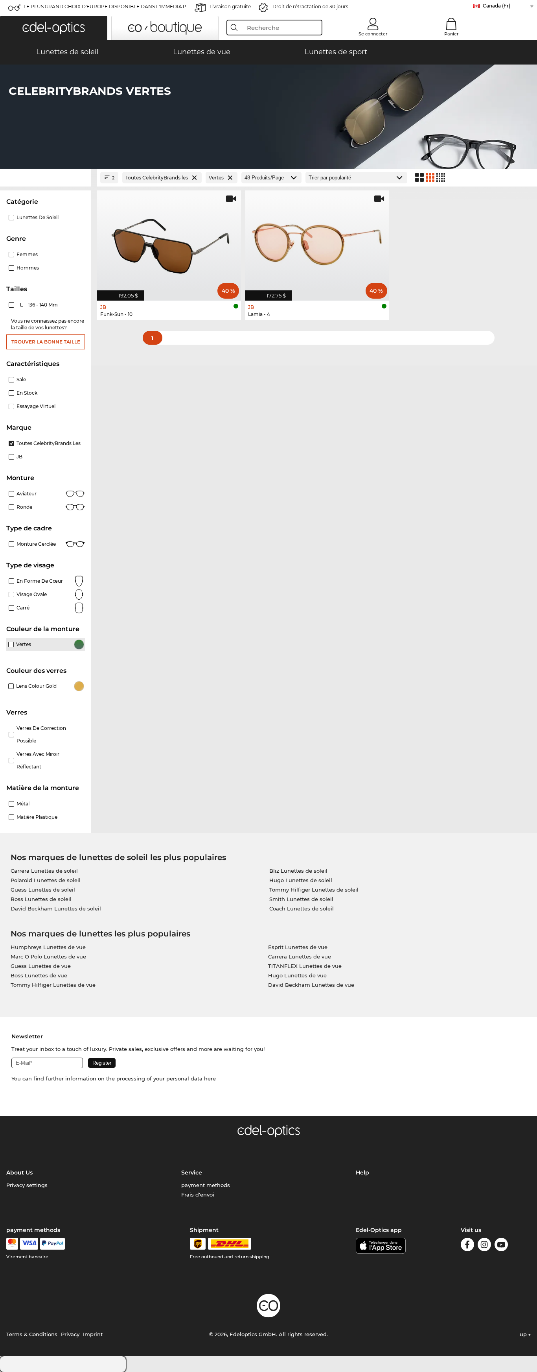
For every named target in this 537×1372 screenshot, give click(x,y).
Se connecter (373, 34)
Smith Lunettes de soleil (301, 899)
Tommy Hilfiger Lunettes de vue (53, 985)
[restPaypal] (52, 1244)
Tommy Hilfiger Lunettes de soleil (314, 889)
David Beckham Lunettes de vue (311, 985)
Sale (21, 379)
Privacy (70, 1334)
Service (191, 1172)
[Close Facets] (45, 178)
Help (362, 1172)
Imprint (93, 1334)
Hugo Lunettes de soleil (300, 880)
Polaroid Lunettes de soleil (46, 880)
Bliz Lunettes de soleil (298, 871)
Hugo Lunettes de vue (297, 975)
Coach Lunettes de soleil (301, 908)
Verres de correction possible (41, 734)
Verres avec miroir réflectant (38, 760)
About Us (19, 1172)
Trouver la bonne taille (45, 342)
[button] (53, 28)
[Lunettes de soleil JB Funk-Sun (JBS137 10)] (169, 241)
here (210, 1078)
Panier (451, 34)
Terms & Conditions (31, 1334)
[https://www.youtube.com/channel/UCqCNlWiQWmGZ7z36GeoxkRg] (501, 1246)
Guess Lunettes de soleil (43, 889)
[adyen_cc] (12, 1244)
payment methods (205, 1185)
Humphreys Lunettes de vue (48, 947)
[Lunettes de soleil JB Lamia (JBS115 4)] (317, 241)
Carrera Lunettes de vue (299, 956)
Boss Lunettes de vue (39, 975)
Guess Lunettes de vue (41, 966)
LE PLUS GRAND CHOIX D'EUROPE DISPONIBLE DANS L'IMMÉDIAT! (105, 6)
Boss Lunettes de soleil (41, 899)
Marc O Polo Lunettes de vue (48, 956)
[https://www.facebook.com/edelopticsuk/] (467, 1246)
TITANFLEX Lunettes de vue (305, 966)
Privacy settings (27, 1185)
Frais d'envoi (197, 1194)
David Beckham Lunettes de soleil (56, 908)
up (524, 1334)
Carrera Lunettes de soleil (44, 871)
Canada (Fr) (496, 6)
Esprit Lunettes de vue (297, 947)
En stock (27, 393)
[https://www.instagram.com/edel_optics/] (484, 1246)
